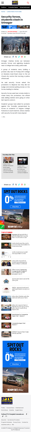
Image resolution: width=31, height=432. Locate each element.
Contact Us (25, 422)
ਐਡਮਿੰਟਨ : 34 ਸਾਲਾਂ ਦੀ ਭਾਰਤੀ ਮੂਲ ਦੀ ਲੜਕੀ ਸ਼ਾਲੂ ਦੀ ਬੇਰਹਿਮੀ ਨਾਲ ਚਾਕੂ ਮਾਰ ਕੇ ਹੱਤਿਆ (20, 289)
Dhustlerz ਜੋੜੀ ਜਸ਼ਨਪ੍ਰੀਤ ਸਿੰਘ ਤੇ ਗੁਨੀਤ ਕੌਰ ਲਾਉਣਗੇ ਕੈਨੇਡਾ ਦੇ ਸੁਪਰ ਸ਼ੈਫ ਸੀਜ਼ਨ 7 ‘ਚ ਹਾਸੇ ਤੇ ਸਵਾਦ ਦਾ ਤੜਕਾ (20, 236)
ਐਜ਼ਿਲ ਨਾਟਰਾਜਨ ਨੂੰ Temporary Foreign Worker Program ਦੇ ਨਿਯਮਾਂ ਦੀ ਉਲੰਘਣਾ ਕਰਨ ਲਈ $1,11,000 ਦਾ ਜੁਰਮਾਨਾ (19, 272)
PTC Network (16, 430)
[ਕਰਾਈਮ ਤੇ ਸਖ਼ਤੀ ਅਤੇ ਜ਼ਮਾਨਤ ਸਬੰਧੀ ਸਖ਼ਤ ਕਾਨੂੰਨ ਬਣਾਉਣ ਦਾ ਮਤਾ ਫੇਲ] (6, 254)
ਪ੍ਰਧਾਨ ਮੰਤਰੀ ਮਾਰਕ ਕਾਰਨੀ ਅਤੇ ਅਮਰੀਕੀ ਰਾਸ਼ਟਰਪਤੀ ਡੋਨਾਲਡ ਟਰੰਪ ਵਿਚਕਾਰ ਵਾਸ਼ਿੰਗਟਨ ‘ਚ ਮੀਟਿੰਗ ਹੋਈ (19, 262)
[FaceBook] (14, 57)
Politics (3, 7)
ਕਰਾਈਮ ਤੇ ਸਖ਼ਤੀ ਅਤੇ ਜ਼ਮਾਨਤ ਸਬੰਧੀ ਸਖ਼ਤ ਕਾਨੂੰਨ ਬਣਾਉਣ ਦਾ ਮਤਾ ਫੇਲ (20, 252)
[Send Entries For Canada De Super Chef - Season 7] (6, 317)
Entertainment (25, 7)
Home (3, 11)
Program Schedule (6, 422)
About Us (3, 419)
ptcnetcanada (12, 31)
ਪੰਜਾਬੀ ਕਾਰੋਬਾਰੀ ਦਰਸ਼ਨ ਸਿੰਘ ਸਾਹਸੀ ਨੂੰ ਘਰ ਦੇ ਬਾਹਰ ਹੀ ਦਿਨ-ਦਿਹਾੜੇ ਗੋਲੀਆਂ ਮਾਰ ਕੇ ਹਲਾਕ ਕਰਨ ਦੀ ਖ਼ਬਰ (21, 245)
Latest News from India (14, 11)
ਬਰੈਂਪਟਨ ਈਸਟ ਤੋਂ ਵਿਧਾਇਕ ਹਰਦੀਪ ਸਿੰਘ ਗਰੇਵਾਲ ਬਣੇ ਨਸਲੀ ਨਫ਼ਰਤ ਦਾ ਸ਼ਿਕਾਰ (20, 297)
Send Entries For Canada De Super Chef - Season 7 (20, 315)
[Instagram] (6, 416)
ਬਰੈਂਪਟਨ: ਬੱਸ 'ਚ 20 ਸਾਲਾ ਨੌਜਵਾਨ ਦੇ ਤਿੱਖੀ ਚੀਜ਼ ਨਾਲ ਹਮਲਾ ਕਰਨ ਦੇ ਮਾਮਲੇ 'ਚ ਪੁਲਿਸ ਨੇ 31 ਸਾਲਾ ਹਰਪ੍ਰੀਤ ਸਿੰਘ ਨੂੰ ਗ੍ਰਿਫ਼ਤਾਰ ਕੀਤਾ (20, 307)
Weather (11, 410)
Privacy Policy (17, 422)
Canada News (13, 7)
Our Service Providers (13, 419)
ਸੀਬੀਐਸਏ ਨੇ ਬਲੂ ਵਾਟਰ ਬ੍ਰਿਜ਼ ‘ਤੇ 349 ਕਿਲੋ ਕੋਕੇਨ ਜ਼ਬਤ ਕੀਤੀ (20, 332)
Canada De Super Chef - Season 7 (19, 324)
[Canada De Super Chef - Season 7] (6, 325)
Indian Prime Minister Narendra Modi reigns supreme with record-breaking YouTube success (8, 168)
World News (4, 410)
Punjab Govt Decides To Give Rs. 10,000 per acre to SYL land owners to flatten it (22, 169)
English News (19, 410)
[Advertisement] (15, 135)
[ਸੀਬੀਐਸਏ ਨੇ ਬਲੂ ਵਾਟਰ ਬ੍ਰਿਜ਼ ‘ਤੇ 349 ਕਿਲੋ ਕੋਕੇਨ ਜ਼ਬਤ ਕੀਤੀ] (6, 334)
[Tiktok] (2, 416)
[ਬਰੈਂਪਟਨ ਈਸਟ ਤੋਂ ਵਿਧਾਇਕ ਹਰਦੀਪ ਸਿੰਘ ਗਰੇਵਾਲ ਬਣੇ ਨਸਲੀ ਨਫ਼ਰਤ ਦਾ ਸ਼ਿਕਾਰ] (6, 299)
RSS (13, 424)
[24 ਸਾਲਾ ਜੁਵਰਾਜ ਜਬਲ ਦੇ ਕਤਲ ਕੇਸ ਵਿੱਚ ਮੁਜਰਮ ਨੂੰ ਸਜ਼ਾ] (6, 281)
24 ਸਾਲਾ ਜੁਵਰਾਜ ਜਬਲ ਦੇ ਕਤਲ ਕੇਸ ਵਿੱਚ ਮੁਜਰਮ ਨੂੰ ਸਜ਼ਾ (20, 279)
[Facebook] (26, 414)
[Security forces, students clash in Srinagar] (15, 45)
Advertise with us (6, 424)
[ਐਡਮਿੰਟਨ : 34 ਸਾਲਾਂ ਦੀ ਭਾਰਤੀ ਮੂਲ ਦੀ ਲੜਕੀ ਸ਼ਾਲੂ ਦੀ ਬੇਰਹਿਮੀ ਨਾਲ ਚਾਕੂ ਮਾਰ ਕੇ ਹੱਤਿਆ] (6, 290)
